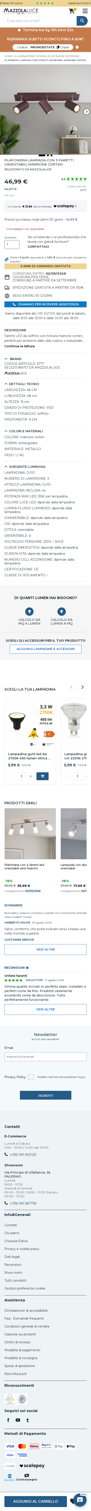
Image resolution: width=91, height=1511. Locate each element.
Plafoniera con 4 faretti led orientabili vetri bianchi (24, 866)
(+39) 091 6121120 (23, 1155)
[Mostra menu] (85, 11)
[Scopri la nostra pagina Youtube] (18, 1420)
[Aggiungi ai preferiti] (73, 1502)
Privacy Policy (15, 1077)
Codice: (43, 47)
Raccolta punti (15, 1374)
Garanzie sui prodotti (20, 1334)
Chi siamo (11, 1233)
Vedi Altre (45, 949)
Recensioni (12, 1265)
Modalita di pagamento (22, 1350)
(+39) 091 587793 (23, 1203)
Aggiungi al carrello (35, 1501)
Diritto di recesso (17, 1342)
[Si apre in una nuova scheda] (9, 1400)
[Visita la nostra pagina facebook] (8, 1420)
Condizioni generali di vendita (26, 1326)
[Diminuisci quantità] (12, 776)
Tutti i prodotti (15, 1280)
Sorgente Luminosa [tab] (27, 467)
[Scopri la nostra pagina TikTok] (27, 1420)
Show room (13, 1273)
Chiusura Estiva (16, 1241)
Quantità (10, 237)
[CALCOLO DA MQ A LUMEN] (29, 611)
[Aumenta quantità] (31, 776)
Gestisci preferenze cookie (24, 1288)
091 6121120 (46, 313)
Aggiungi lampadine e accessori (46, 649)
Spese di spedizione (19, 1366)
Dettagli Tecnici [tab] (24, 384)
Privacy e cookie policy (21, 1249)
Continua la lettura (19, 346)
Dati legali (12, 1257)
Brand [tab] (15, 359)
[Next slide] (86, 111)
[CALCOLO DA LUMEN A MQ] (61, 611)
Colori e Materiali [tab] (26, 431)
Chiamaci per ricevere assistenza (48, 304)
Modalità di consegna (20, 1358)
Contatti (12, 1127)
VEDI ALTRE (45, 1009)
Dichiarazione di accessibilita (25, 1311)
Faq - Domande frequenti (24, 1318)
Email (8, 1048)
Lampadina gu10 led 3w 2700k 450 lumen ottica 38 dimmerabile (30, 756)
